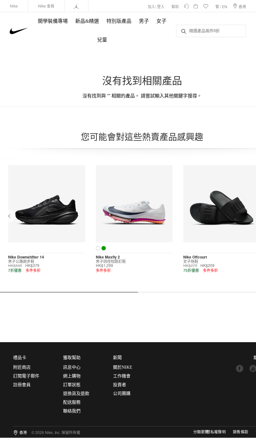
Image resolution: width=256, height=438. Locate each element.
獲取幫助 (72, 357)
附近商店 (22, 367)
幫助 (175, 6)
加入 (151, 6)
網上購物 (72, 376)
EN (224, 6)
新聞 (117, 357)
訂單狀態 (72, 384)
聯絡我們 (72, 411)
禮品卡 (19, 357)
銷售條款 (240, 432)
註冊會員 (22, 384)
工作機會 (121, 376)
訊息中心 (72, 367)
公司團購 (121, 393)
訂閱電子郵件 (26, 376)
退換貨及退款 (76, 393)
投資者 (119, 384)
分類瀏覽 (200, 432)
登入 (161, 6)
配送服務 (72, 402)
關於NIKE (122, 367)
